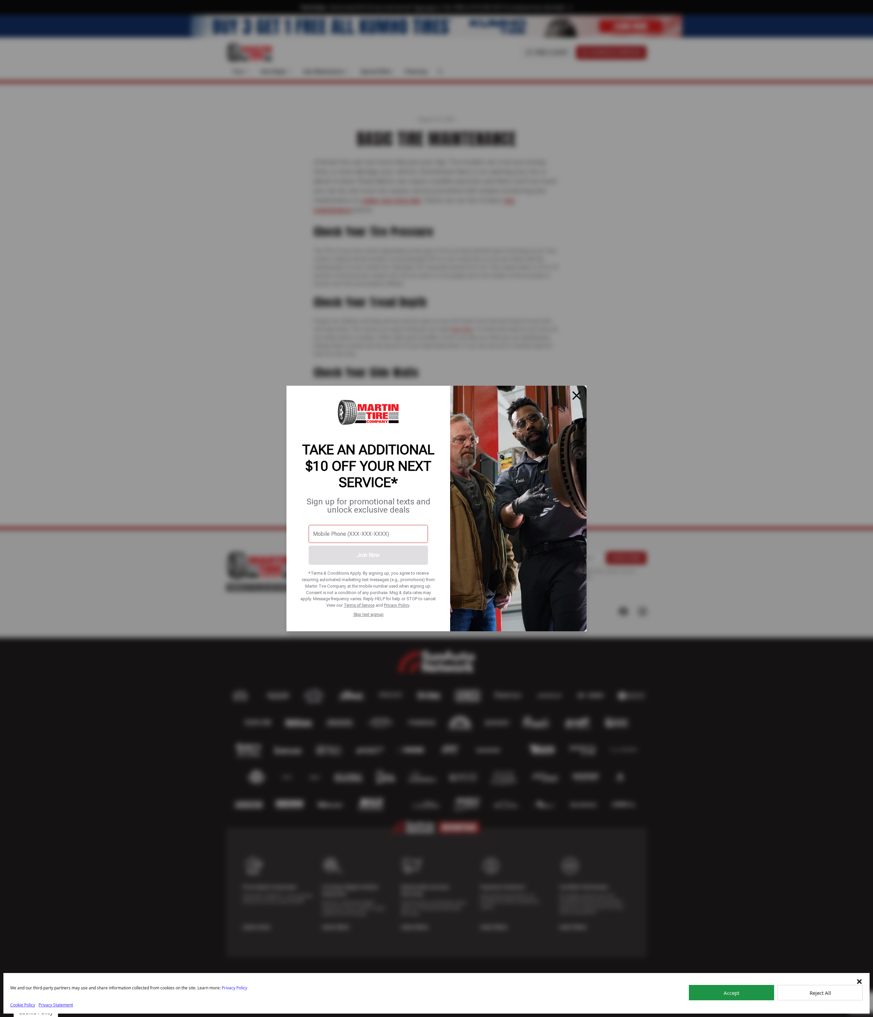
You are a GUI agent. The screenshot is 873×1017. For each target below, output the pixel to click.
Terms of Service (359, 605)
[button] (859, 981)
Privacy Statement (56, 1005)
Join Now (368, 555)
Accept (731, 992)
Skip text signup (368, 614)
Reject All (820, 992)
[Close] (576, 395)
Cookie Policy (22, 1005)
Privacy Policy (396, 605)
